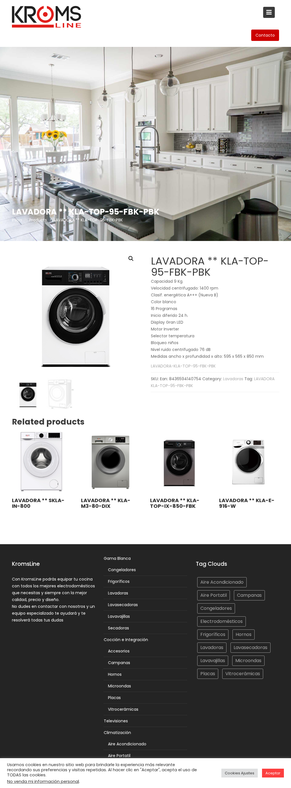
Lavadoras (233, 379)
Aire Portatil (119, 755)
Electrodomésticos (221, 621)
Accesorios (119, 651)
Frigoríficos (119, 581)
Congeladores (122, 570)
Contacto (265, 35)
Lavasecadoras (123, 605)
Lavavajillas (119, 616)
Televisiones (116, 721)
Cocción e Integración (126, 640)
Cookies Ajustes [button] (239, 773)
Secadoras (118, 628)
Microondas (119, 686)
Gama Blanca (117, 558)
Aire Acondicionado (127, 744)
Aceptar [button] (272, 773)
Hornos (115, 674)
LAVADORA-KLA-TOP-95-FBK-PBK (183, 366)
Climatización (117, 732)
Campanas (119, 663)
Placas (114, 697)
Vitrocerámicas (123, 709)
